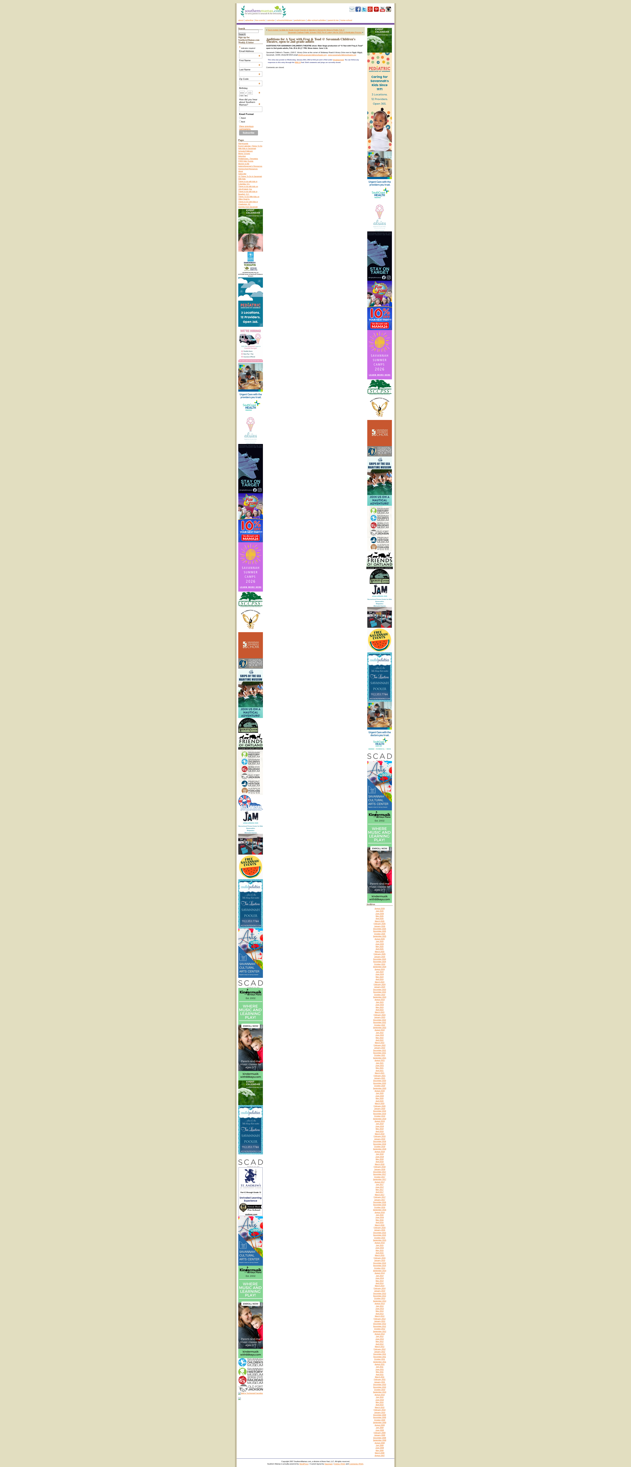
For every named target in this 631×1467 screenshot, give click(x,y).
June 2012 (379, 1339)
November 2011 (379, 1357)
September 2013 (379, 1301)
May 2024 (380, 977)
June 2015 (379, 1248)
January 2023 (379, 1017)
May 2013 (380, 1311)
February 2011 (380, 1379)
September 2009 (379, 1422)
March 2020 (379, 1103)
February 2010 (380, 1410)
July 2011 (379, 1367)
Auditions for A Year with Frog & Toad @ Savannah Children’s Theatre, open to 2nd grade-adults (310, 40)
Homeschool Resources (248, 169)
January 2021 (379, 1078)
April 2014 (380, 1283)
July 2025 (380, 941)
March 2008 (379, 1453)
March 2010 (379, 1407)
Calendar (271, 20)
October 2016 (379, 1207)
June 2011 (379, 1369)
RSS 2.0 (298, 62)
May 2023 (380, 1007)
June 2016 (379, 1217)
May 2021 (380, 1068)
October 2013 (379, 1298)
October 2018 (379, 1146)
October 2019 (379, 1116)
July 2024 (380, 972)
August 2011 (380, 1364)
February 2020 (380, 1106)
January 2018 (379, 1169)
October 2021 (379, 1055)
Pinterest (376, 9)
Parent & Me (333, 20)
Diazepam (329, 1464)
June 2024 (379, 974)
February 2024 (380, 984)
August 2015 (380, 1243)
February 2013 (380, 1319)
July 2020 (380, 1093)
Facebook (358, 9)
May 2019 (380, 1129)
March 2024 (379, 982)
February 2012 (380, 1349)
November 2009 (379, 1417)
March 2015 (379, 1255)
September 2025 (379, 936)
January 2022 (379, 1048)
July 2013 (380, 1306)
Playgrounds (243, 143)
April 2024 (380, 979)
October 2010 (379, 1390)
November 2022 (379, 1022)
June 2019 (379, 1126)
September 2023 (379, 997)
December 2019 (379, 1111)
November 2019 (379, 1114)
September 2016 (379, 1210)
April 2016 (380, 1222)
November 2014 (379, 1265)
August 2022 (380, 1030)
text (243, 121)
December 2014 (379, 1263)
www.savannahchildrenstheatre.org (342, 55)
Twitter (364, 9)
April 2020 (380, 1101)
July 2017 (380, 1184)
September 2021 (379, 1058)
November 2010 (379, 1387)
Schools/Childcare (284, 20)
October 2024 (379, 964)
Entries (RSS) (339, 1464)
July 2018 (380, 1154)
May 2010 (380, 1402)
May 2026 (380, 916)
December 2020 (379, 1081)
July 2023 (380, 1002)
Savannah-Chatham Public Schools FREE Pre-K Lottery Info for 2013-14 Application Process (325, 32)
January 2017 (379, 1200)
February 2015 (380, 1258)
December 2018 (379, 1141)
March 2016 (379, 1225)
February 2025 (380, 954)
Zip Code (249, 79)
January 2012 (379, 1352)
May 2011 (380, 1372)
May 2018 (380, 1159)
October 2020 (379, 1086)
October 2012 (379, 1329)
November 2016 (379, 1205)
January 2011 (379, 1382)
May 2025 (380, 946)
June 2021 (379, 1065)
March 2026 (379, 921)
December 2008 (379, 1438)
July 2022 (380, 1033)
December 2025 (379, 929)
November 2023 (379, 992)
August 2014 (380, 1273)
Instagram (388, 9)
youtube (382, 9)
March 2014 (379, 1286)
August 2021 (380, 1060)
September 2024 (379, 967)
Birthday (249, 88)
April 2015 (380, 1253)
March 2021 (379, 1073)
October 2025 (379, 934)
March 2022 (379, 1043)
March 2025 (379, 952)
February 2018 (380, 1167)
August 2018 (380, 1152)
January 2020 (379, 1108)
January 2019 (379, 1139)
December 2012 (379, 1324)
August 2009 (380, 1425)
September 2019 (379, 1119)
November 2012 (379, 1326)
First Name (249, 60)
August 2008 (380, 1443)
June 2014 (379, 1278)
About (240, 20)
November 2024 (379, 962)
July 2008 (380, 1445)
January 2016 (379, 1230)
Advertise (249, 20)
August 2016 (380, 1212)
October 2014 (379, 1268)
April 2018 (380, 1162)
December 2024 (379, 959)
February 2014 (380, 1288)
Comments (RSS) (356, 1464)
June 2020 (379, 1096)
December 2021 (379, 1050)
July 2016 (380, 1215)
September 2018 (379, 1149)
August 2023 (380, 1000)
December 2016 (379, 1202)
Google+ (370, 9)
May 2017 (380, 1190)
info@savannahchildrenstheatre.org (312, 55)
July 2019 (380, 1124)
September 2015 (379, 1240)
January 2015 (379, 1260)
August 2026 (380, 908)
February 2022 (380, 1045)
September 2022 (379, 1027)
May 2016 (380, 1220)
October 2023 (379, 995)
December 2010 (379, 1384)
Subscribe (352, 9)
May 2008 (380, 1450)
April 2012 (380, 1344)
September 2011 (379, 1362)
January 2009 (379, 1435)
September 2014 (379, 1271)
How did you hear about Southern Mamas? (249, 102)
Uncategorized (338, 60)
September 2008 (379, 1440)
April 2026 (380, 918)
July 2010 (380, 1397)
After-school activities (316, 20)
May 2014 (380, 1281)
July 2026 (380, 911)
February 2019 (380, 1136)
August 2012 (380, 1334)
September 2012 (379, 1331)
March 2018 (379, 1164)
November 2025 (379, 931)
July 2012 (380, 1336)
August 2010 (380, 1395)
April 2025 (380, 949)
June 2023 (379, 1005)
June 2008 (379, 1448)
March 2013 (379, 1316)
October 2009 (379, 1420)
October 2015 (379, 1238)
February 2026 (380, 924)
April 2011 (380, 1374)
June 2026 (379, 914)
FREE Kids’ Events (245, 161)
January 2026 (379, 926)
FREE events (260, 20)
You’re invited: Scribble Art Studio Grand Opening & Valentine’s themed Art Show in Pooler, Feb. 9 (306, 30)
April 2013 (380, 1314)
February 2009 (380, 1433)
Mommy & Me (243, 164)
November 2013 (379, 1296)
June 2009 (379, 1430)
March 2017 (379, 1195)
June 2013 (379, 1309)
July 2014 (380, 1276)
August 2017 (380, 1182)
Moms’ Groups (244, 154)
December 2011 (379, 1354)
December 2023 (379, 989)
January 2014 (379, 1291)
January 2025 (379, 957)
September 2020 (379, 1088)
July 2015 (380, 1245)
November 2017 (379, 1174)
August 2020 (380, 1091)
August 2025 (380, 939)
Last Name (249, 69)
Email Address (249, 51)
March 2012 (379, 1347)
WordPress (303, 1464)
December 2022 (379, 1020)
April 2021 (380, 1071)
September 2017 (379, 1179)
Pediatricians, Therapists (248, 159)
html (243, 118)
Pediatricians (299, 20)
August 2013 (380, 1303)
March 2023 (379, 1012)
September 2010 (379, 1392)
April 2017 (380, 1192)
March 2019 (379, 1134)
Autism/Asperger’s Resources (250, 166)
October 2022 (379, 1025)
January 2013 (379, 1321)
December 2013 (379, 1293)
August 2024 (380, 969)
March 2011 (379, 1377)
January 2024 (379, 987)
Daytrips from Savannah (248, 207)
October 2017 (379, 1177)
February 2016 (380, 1227)
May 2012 (380, 1341)
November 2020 (379, 1083)
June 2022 (379, 1035)
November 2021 (379, 1053)
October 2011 (379, 1359)
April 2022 (380, 1040)
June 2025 (379, 944)
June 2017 (379, 1187)
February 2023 (380, 1015)
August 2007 (380, 1455)
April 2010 (380, 1405)
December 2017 (379, 1172)
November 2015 (379, 1235)
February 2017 (380, 1197)
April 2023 (380, 1010)
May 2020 (380, 1098)
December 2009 (379, 1415)
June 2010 (379, 1400)
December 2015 (379, 1233)
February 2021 (380, 1076)
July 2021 (380, 1063)
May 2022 (380, 1038)
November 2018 (379, 1144)
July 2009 (380, 1428)
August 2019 (380, 1121)
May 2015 (380, 1250)
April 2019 (380, 1131)
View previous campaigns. (246, 127)
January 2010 (379, 1412)
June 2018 (379, 1157)
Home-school (346, 20)
